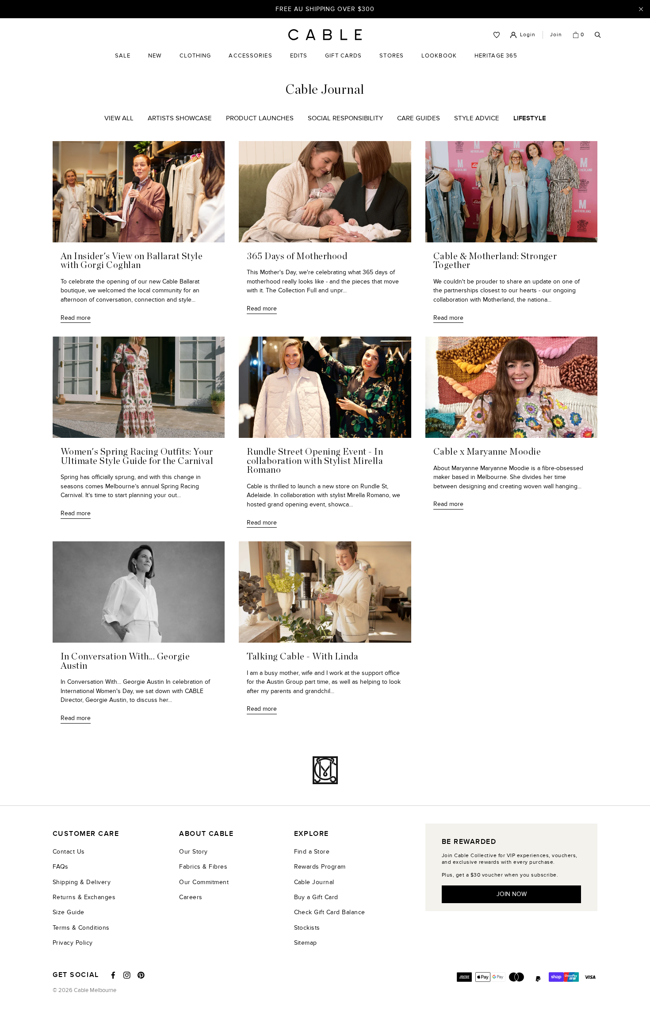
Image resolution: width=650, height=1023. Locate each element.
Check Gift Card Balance (329, 912)
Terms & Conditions (81, 927)
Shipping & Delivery (82, 882)
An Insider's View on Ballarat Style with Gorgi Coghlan (132, 261)
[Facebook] (113, 975)
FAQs (61, 866)
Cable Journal (314, 882)
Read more (76, 318)
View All (119, 118)
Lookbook (439, 62)
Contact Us (69, 851)
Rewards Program (320, 866)
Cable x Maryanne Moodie (487, 452)
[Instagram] (126, 975)
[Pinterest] (141, 975)
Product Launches (260, 118)
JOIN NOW (512, 894)
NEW (154, 62)
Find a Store (312, 851)
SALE (122, 62)
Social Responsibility (345, 118)
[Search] (598, 35)
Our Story (193, 851)
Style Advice (476, 118)
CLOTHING (195, 62)
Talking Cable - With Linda (302, 656)
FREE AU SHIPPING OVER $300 (325, 8)
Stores (391, 62)
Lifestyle (529, 118)
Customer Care (86, 834)
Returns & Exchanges (84, 897)
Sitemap (305, 942)
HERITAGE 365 (495, 62)
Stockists (307, 927)
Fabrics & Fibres (203, 866)
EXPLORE (311, 834)
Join (556, 34)
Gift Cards (343, 62)
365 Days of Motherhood (297, 256)
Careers (190, 897)
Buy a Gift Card (316, 897)
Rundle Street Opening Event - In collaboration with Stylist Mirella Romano (315, 461)
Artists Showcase (180, 118)
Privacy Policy (73, 942)
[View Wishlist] (496, 35)
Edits (299, 55)
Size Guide (68, 912)
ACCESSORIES (250, 62)
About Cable (206, 834)
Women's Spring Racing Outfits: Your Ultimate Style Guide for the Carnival (137, 457)
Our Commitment (204, 882)
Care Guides (418, 118)
